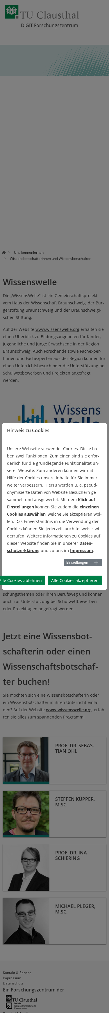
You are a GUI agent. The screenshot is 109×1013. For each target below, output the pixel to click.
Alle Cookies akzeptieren (75, 580)
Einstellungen (77, 562)
